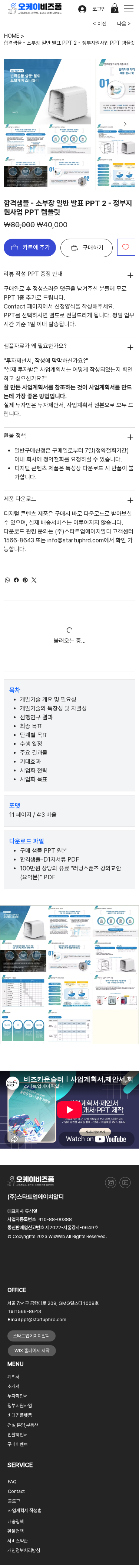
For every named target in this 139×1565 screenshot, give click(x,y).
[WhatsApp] (7, 580)
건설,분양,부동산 (22, 1425)
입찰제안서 (17, 1435)
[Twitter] (34, 580)
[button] (114, 8)
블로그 (14, 1501)
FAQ (12, 1481)
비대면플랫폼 (19, 1415)
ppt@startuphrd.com (43, 1319)
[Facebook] (16, 580)
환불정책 (15, 1531)
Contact (16, 1491)
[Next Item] (125, 124)
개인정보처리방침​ (23, 1550)
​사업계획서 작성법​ (25, 1510)
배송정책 (15, 1521)
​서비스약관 (17, 1541)
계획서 (13, 1377)
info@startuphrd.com (75, 540)
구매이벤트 (17, 1444)
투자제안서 (17, 1396)
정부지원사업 (19, 1405)
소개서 (13, 1386)
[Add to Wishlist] (126, 247)
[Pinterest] (25, 580)
